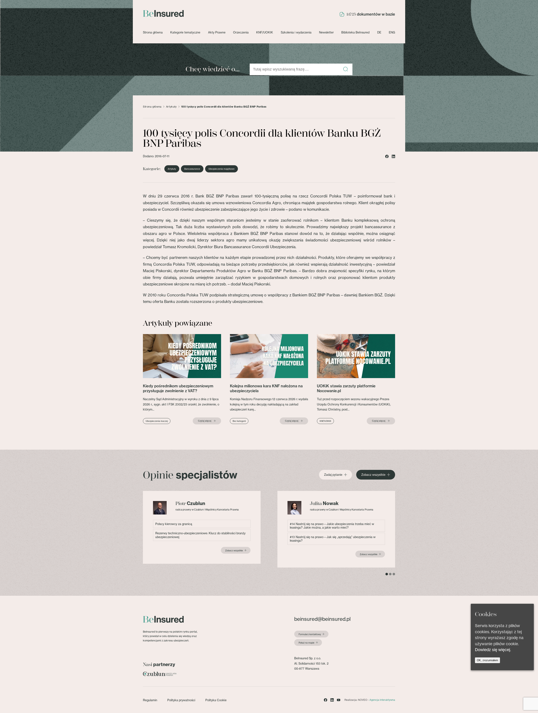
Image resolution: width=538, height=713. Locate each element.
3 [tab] (394, 574)
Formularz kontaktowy (310, 634)
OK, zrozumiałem (487, 660)
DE (379, 32)
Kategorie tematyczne (185, 32)
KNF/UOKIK (264, 32)
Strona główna (153, 32)
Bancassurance (192, 169)
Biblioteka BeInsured (355, 32)
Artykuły (171, 106)
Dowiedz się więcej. (493, 649)
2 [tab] (390, 574)
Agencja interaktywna (382, 699)
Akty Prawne (216, 32)
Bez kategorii (239, 421)
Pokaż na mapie (306, 643)
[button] (345, 69)
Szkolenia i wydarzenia (296, 32)
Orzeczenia (241, 32)
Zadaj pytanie (333, 474)
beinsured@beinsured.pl (322, 619)
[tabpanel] (202, 527)
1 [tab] (386, 574)
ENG (392, 32)
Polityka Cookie (216, 700)
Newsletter (326, 32)
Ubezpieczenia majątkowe (221, 169)
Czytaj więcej (204, 421)
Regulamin (150, 700)
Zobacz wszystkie (373, 474)
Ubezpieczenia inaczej (157, 421)
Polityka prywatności (181, 700)
